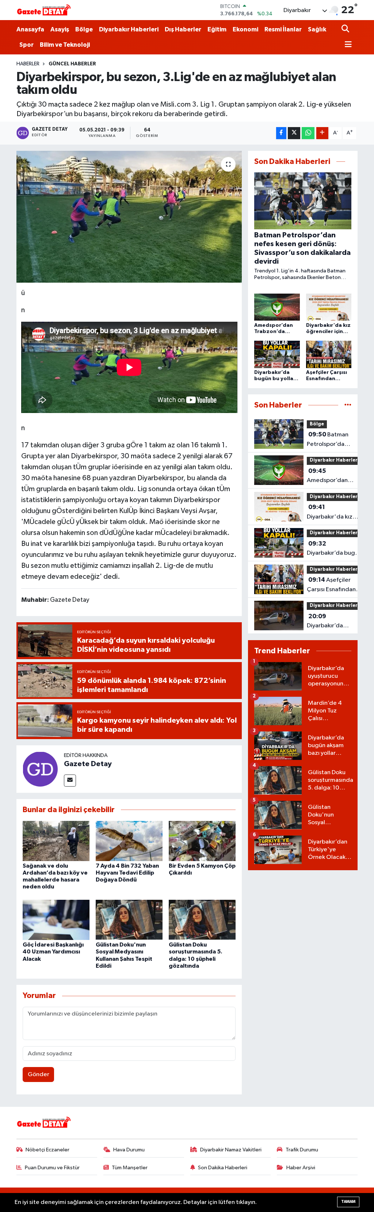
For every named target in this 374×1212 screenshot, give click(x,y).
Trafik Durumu (302, 1149)
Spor (26, 45)
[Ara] (346, 29)
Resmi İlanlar (283, 29)
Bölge (84, 29)
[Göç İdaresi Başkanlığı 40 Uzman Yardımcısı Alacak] (56, 920)
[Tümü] (347, 405)
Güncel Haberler (72, 63)
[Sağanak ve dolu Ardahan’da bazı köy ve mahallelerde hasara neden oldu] (56, 841)
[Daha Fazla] (322, 133)
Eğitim (216, 29)
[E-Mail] (70, 781)
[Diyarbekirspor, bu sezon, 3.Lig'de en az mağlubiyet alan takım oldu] (129, 217)
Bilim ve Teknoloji (65, 45)
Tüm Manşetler (130, 1167)
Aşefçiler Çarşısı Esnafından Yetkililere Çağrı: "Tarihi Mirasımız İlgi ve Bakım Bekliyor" (334, 585)
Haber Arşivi (300, 1167)
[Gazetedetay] (43, 10)
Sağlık (317, 29)
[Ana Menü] (346, 45)
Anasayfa (30, 29)
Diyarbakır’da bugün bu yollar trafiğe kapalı (334, 549)
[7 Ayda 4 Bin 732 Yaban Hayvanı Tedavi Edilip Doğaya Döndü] (129, 841)
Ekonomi (245, 29)
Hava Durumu (129, 1149)
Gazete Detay (88, 764)
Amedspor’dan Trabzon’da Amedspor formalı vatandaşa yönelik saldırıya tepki (331, 476)
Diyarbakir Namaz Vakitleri (231, 1149)
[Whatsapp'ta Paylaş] (308, 133)
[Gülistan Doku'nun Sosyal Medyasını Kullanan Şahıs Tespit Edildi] (129, 920)
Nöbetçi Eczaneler (47, 1149)
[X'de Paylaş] (294, 133)
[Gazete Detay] (40, 769)
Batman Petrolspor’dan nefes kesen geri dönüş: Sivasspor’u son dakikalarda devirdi (327, 440)
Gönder (38, 1074)
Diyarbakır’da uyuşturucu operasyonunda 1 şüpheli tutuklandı (331, 622)
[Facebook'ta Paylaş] (281, 133)
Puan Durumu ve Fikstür (52, 1167)
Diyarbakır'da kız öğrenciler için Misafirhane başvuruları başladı (332, 512)
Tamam (348, 1202)
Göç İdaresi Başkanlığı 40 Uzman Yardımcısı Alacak (53, 951)
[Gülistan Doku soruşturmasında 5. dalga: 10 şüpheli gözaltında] (202, 920)
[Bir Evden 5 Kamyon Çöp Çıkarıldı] (202, 841)
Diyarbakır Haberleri (129, 29)
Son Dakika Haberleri (222, 1167)
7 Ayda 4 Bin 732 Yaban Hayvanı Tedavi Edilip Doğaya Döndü (127, 873)
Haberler (27, 63)
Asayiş (59, 29)
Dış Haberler (183, 29)
